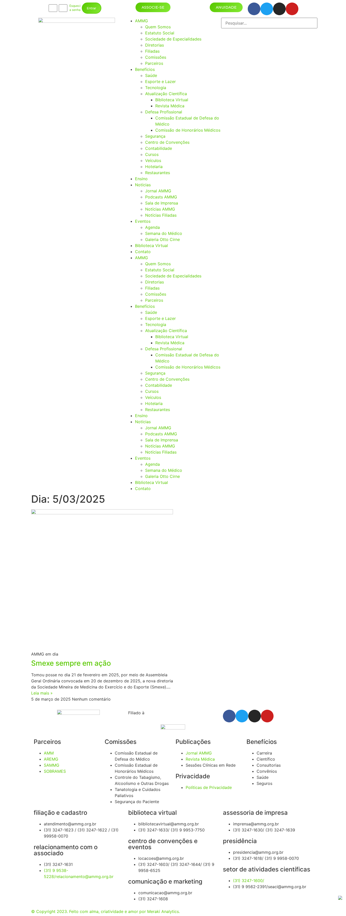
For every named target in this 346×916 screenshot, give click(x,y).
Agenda (152, 227)
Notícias (143, 184)
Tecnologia (155, 87)
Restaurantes (157, 172)
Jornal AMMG (158, 190)
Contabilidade (158, 148)
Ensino (141, 178)
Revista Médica (169, 105)
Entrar (91, 8)
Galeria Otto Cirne (162, 239)
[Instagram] (279, 9)
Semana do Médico (163, 233)
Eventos (142, 221)
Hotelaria (154, 166)
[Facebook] (254, 9)
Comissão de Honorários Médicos (187, 130)
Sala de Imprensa (161, 203)
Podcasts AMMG (161, 196)
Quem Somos (158, 26)
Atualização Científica (166, 93)
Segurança (155, 136)
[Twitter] (266, 9)
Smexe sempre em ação (71, 663)
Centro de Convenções (167, 142)
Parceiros (154, 63)
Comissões (155, 57)
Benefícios (145, 69)
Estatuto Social (159, 32)
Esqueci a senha (75, 8)
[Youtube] (292, 9)
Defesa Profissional (163, 111)
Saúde (151, 75)
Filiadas (152, 51)
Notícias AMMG (160, 209)
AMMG (141, 20)
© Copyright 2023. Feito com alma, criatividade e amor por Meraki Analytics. (105, 911)
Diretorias (154, 45)
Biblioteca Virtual (171, 99)
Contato (143, 251)
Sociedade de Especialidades (173, 39)
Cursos (152, 154)
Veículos (153, 160)
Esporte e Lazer (160, 81)
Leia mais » (42, 693)
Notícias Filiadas (161, 215)
